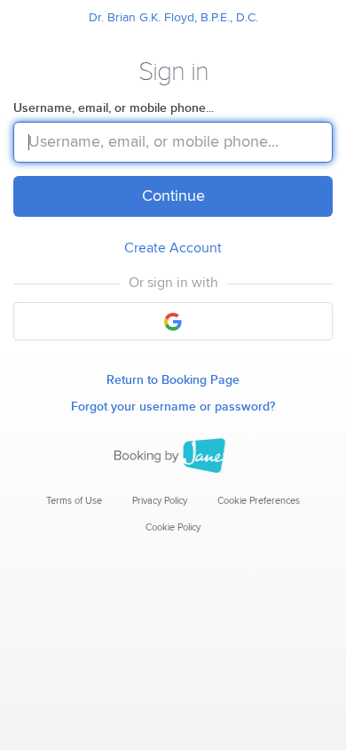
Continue (173, 196)
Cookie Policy (173, 527)
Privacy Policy (159, 501)
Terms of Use (74, 501)
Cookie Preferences (258, 501)
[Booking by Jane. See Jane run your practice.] (173, 456)
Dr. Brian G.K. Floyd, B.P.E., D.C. (173, 18)
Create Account (173, 248)
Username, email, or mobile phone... (113, 108)
